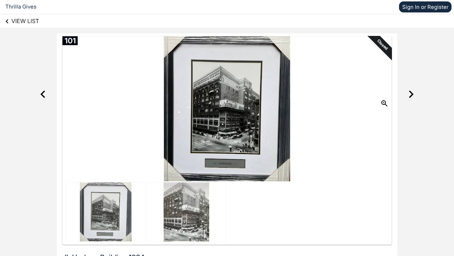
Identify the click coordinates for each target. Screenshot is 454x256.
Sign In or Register (425, 7)
